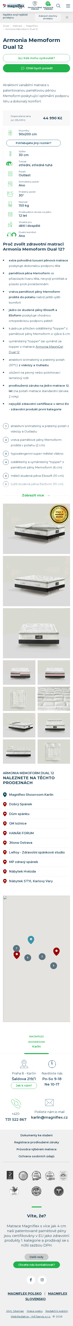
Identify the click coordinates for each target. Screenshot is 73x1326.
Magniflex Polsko (25, 1293)
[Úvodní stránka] (14, 7)
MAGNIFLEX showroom (36, 1041)
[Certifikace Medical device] (23, 1176)
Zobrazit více (33, 495)
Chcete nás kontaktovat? (36, 1265)
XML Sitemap (15, 1311)
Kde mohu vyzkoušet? (39, 58)
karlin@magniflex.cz (49, 1117)
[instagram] (42, 1280)
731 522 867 (15, 1119)
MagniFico (32, 25)
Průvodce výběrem (48, 8)
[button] (56, 951)
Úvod (6, 25)
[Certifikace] (36, 1176)
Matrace (17, 25)
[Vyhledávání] (58, 6)
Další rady (36, 1257)
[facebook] (31, 1280)
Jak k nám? (24, 1085)
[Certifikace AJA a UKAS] (10, 1176)
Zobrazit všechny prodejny (48, 17)
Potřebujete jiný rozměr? (33, 143)
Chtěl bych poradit (39, 68)
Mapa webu (35, 1311)
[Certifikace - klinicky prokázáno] (59, 1191)
